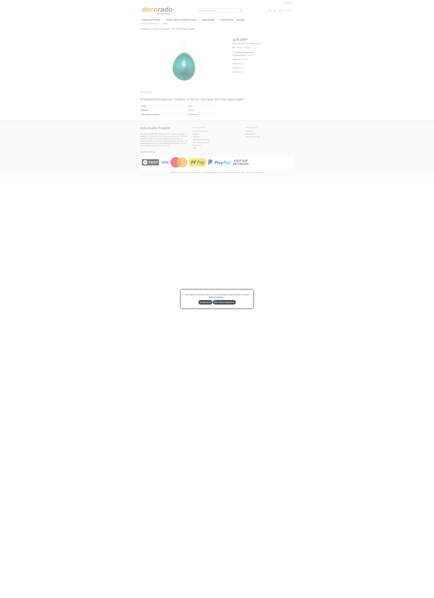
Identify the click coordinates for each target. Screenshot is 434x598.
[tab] (146, 92)
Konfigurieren (205, 302)
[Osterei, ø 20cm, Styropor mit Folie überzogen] (184, 61)
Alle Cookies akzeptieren (224, 302)
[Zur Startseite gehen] (157, 10)
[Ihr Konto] (275, 10)
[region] (184, 61)
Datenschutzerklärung (201, 140)
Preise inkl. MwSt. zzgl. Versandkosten (246, 43)
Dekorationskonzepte (201, 142)
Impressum (197, 145)
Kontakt (195, 134)
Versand (196, 137)
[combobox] (218, 10)
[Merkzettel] (269, 10)
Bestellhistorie (251, 134)
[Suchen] (240, 10)
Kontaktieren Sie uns (147, 152)
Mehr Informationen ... (217, 297)
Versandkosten (211, 172)
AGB (194, 148)
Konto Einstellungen (253, 137)
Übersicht (249, 131)
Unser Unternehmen (200, 131)
